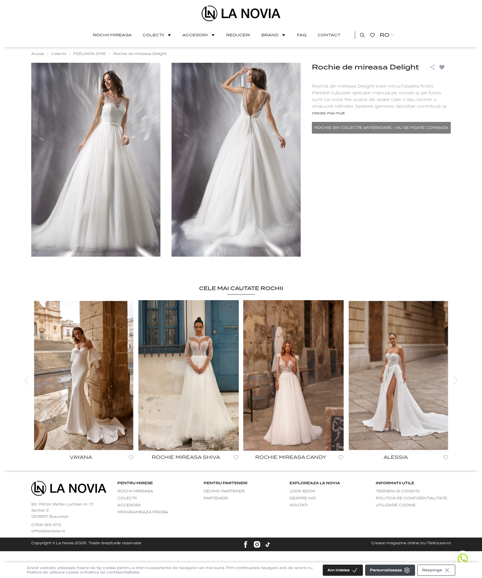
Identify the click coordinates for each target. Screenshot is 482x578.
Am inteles (338, 570)
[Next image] (455, 380)
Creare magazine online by (411, 543)
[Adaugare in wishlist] (131, 457)
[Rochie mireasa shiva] (188, 375)
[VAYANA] (83, 375)
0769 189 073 (46, 525)
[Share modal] (432, 67)
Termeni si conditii (398, 491)
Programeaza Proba (142, 512)
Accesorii (195, 35)
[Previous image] (26, 380)
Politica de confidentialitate (411, 498)
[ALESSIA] (398, 375)
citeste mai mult (328, 113)
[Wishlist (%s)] (372, 35)
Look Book (302, 491)
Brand (269, 35)
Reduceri (238, 35)
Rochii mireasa (112, 35)
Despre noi (303, 498)
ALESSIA (396, 457)
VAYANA (81, 457)
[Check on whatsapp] (463, 559)
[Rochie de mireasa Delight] (241, 13)
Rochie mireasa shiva (186, 457)
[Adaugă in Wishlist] (444, 67)
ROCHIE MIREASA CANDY (290, 457)
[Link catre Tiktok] (268, 544)
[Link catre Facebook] (245, 544)
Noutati (299, 505)
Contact (329, 35)
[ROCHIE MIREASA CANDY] (293, 375)
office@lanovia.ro (48, 531)
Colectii (153, 35)
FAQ (302, 35)
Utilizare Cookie (396, 505)
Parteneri (216, 498)
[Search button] (362, 35)
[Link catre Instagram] (257, 544)
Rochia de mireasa (334, 86)
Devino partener (224, 491)
